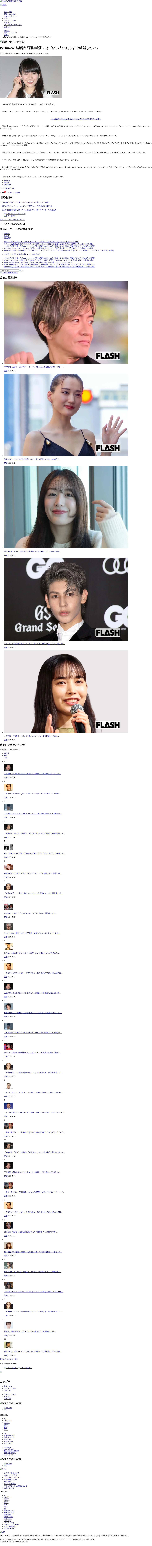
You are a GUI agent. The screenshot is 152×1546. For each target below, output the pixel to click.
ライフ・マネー (10, 20)
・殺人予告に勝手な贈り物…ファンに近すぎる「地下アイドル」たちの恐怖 (28, 210)
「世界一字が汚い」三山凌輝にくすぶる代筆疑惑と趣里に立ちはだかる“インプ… (34, 1132)
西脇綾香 (7, 238)
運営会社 (7, 1482)
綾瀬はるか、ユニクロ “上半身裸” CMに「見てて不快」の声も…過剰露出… (32, 459)
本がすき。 (8, 1443)
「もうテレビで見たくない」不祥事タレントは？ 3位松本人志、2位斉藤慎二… (33, 794)
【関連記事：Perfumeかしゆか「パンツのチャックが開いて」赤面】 (76, 119)
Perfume (7, 234)
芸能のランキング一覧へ (9, 1359)
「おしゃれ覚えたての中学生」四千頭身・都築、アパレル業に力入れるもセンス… (34, 1112)
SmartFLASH (8, 1441)
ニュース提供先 (10, 1484)
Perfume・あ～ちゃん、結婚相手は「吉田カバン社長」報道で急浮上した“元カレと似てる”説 (38, 262)
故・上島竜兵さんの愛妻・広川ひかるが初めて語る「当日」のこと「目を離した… (34, 853)
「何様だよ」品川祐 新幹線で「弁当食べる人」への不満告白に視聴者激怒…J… (34, 833)
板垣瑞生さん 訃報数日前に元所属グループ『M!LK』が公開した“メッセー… (33, 1013)
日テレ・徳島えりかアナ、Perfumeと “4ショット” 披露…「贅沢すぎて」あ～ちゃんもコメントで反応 (41, 242)
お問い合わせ (9, 1488)
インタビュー (12, 16)
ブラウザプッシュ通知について (15, 1486)
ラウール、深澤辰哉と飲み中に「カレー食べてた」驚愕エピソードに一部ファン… (34, 644)
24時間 (6, 753)
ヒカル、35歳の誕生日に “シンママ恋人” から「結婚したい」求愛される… (31, 953)
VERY (6, 1422)
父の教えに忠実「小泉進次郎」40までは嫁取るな (22, 254)
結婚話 (6, 236)
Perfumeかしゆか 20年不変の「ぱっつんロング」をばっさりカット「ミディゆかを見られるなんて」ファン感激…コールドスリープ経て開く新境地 (59, 250)
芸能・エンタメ (10, 14)
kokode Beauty (9, 1449)
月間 (5, 757)
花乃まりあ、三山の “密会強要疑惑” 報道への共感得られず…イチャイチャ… (32, 551)
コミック (7, 27)
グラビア (7, 23)
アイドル (7, 25)
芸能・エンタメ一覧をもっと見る (12, 220)
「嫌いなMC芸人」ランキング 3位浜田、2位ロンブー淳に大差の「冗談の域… (33, 1092)
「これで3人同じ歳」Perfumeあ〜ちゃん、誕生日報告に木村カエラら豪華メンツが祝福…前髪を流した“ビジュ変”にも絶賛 (49, 246)
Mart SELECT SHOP (11, 1451)
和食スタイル (9, 1437)
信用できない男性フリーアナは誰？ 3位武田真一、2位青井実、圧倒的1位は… (33, 1351)
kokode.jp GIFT (9, 1455)
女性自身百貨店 (10, 1453)
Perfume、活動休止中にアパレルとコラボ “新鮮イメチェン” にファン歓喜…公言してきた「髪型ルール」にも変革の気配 (48, 244)
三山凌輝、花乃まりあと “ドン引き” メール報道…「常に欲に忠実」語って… (32, 774)
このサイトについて (11, 1473)
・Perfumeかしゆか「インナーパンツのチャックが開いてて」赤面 (24, 202)
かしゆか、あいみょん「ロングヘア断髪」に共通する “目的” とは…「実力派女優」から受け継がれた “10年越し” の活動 (48, 248)
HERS (6, 1426)
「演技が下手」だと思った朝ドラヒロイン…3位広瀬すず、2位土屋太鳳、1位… (33, 893)
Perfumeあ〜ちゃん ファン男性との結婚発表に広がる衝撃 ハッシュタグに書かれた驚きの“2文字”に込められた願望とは (49, 264)
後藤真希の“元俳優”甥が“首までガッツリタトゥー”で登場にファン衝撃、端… (33, 873)
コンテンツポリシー (11, 1475)
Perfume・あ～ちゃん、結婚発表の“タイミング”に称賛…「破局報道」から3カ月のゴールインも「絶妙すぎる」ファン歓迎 (49, 267)
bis (5, 1433)
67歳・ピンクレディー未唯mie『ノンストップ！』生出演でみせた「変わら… (32, 1053)
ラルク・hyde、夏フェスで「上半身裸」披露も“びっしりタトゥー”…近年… (32, 933)
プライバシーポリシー (12, 1477)
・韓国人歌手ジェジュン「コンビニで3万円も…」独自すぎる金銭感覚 (26, 206)
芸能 (5, 16)
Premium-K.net (9, 1435)
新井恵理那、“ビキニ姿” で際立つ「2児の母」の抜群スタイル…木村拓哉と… (32, 1272)
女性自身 (7, 1439)
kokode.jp (7, 1447)
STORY (7, 1424)
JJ (4, 1418)
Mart (5, 1428)
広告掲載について (10, 1479)
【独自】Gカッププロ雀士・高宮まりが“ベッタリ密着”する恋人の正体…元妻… (33, 1292)
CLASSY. (7, 1420)
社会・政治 (8, 12)
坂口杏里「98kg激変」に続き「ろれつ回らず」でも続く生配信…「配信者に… (33, 1252)
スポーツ (7, 18)
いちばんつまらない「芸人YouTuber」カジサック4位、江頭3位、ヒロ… (30, 913)
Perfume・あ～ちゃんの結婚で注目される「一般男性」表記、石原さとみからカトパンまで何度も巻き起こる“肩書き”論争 (49, 260)
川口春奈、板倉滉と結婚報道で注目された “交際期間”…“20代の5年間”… (31, 1232)
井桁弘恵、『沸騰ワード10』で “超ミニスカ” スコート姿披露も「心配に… (31, 736)
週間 (5, 755)
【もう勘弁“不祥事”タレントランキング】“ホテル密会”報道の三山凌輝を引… (33, 813)
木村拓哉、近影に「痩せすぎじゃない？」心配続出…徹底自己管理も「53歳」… (34, 367)
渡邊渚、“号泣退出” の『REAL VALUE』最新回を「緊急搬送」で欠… (30, 1331)
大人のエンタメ (16, 25)
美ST (6, 1430)
